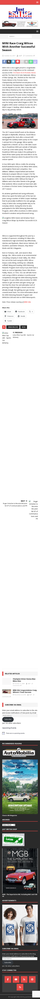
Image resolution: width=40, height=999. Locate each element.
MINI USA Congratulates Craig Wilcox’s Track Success (25, 691)
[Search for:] (20, 36)
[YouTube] (16, 979)
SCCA (23, 327)
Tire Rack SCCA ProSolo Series (24, 73)
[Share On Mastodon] (35, 62)
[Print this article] (26, 62)
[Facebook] (8, 979)
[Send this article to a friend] (22, 62)
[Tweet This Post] (9, 62)
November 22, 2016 (20, 695)
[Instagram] (32, 979)
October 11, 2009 (20, 683)
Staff (20, 56)
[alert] (20, 733)
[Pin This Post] (17, 62)
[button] (36, 2)
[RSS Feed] (20, 987)
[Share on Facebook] (4, 62)
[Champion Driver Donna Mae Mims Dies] (6, 681)
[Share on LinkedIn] (13, 62)
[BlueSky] (24, 979)
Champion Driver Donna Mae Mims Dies (24, 680)
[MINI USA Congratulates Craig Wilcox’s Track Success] (6, 691)
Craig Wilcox (13, 327)
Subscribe (8, 719)
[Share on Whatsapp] (31, 62)
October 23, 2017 (9, 56)
